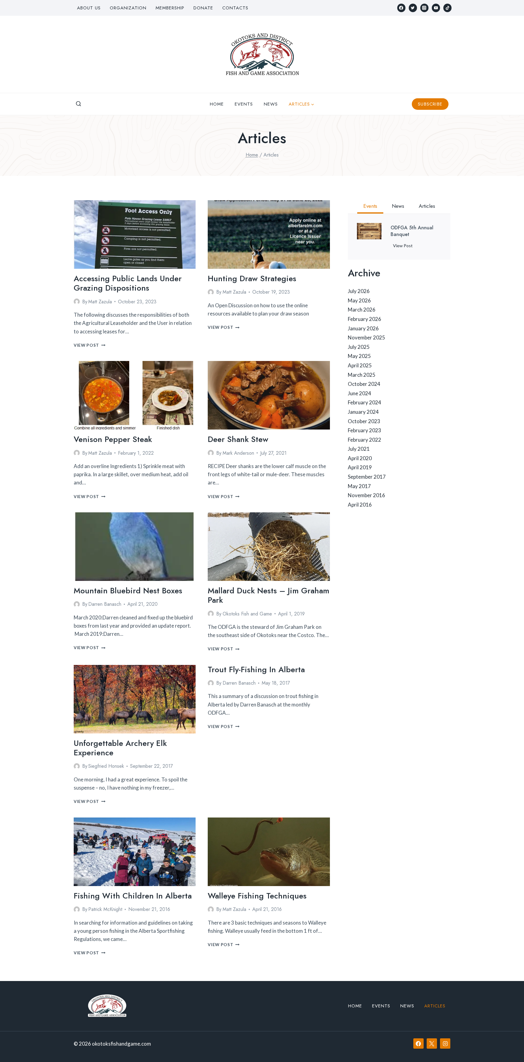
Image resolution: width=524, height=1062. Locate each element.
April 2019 (360, 467)
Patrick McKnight (105, 909)
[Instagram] (424, 8)
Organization (128, 8)
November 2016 (366, 495)
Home (217, 104)
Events (244, 104)
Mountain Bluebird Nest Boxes (128, 590)
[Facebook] (401, 8)
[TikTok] (447, 8)
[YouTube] (436, 8)
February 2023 (364, 430)
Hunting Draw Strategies (252, 278)
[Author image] (77, 301)
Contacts (235, 8)
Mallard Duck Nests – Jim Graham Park (268, 595)
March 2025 (361, 375)
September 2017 (367, 477)
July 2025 (359, 347)
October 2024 (364, 384)
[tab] (370, 207)
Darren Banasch (104, 604)
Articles (434, 1006)
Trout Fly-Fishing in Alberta (256, 669)
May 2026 (359, 300)
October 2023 (364, 421)
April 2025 (360, 365)
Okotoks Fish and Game (247, 613)
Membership (170, 8)
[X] (432, 1043)
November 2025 (366, 337)
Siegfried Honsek (106, 766)
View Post (90, 345)
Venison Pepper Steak (113, 439)
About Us (89, 8)
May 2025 (359, 356)
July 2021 (359, 449)
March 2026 (361, 309)
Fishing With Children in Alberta (133, 896)
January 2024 (363, 412)
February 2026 (364, 319)
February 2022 (364, 440)
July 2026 (359, 291)
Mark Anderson (238, 453)
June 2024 (359, 393)
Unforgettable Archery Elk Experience (120, 747)
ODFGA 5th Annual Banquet (412, 231)
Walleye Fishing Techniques (257, 896)
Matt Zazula (100, 301)
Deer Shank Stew (238, 439)
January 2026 (363, 328)
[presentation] (135, 234)
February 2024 (364, 402)
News (271, 104)
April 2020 (360, 458)
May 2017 (359, 486)
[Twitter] (413, 8)
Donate (203, 8)
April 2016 (360, 504)
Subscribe (430, 104)
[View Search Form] (79, 104)
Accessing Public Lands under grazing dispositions (128, 283)
